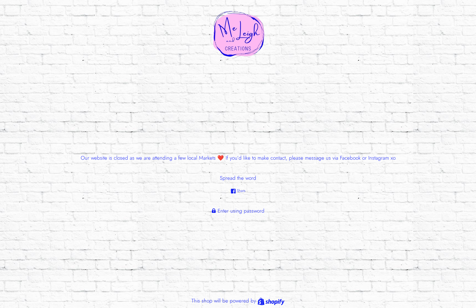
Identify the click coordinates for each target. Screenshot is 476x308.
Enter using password (240, 211)
